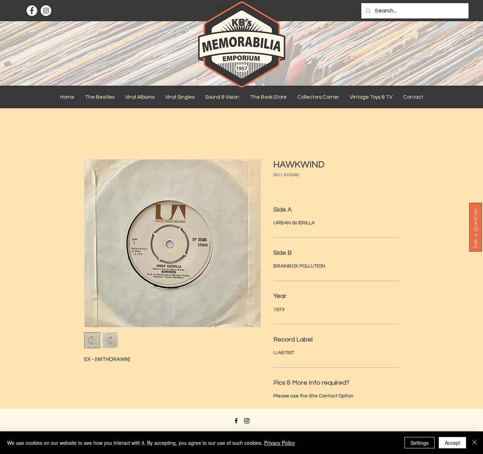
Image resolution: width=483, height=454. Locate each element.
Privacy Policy (279, 442)
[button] (100, 97)
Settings (420, 442)
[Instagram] (46, 10)
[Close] (474, 442)
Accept (452, 442)
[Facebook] (32, 10)
